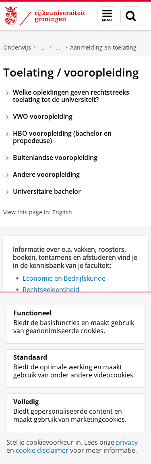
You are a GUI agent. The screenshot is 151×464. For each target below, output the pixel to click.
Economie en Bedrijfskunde (64, 278)
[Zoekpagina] (131, 16)
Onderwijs (17, 47)
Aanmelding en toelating (103, 47)
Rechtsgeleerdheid (51, 290)
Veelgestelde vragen (43, 48)
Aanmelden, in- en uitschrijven (58, 48)
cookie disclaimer (42, 450)
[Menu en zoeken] (107, 16)
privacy (127, 442)
